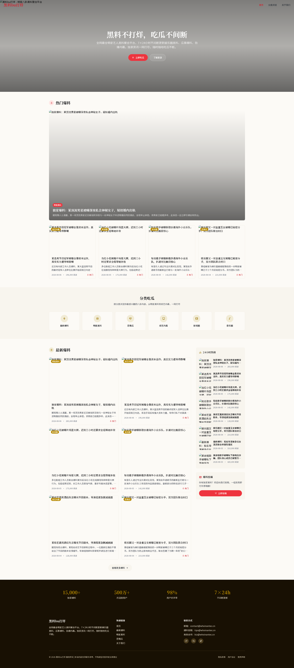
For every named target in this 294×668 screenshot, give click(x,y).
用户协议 (231, 657)
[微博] (186, 640)
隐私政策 (221, 657)
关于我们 (286, 4)
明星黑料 (120, 634)
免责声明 (241, 657)
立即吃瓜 (140, 57)
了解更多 (157, 57)
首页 (261, 4)
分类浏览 (272, 4)
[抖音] (200, 640)
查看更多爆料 (118, 567)
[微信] (193, 640)
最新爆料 (120, 630)
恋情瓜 (119, 638)
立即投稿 (222, 493)
